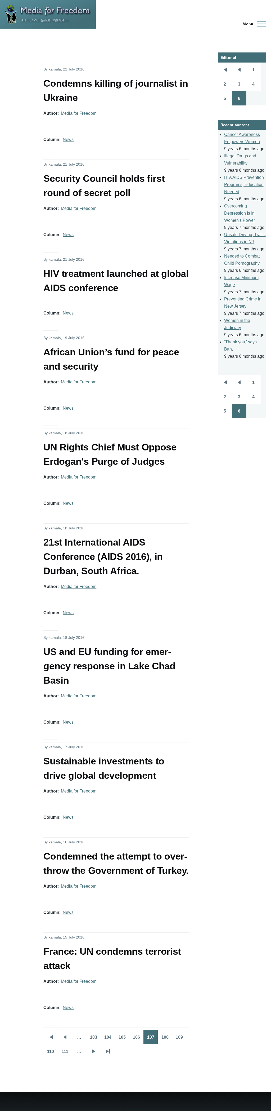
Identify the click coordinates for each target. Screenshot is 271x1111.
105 (124, 1039)
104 (109, 1039)
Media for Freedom (78, 113)
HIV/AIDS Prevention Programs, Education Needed (244, 184)
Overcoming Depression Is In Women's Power (239, 213)
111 (67, 1053)
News (68, 139)
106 (138, 1039)
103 (95, 1039)
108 (166, 1039)
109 (181, 1039)
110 (52, 1053)
